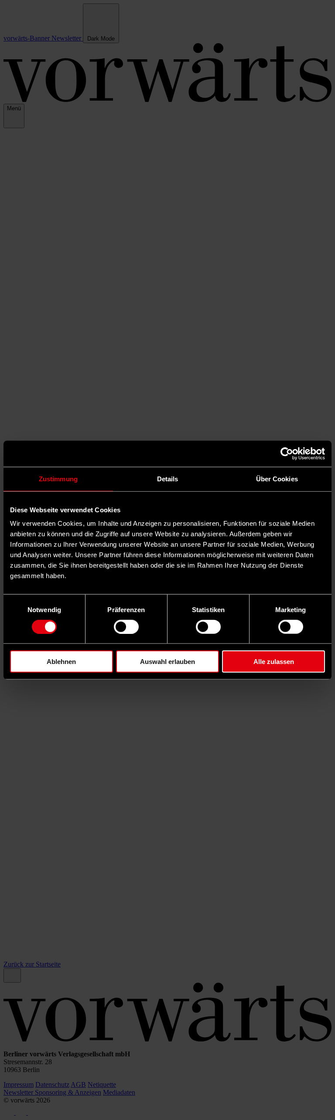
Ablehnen (61, 661)
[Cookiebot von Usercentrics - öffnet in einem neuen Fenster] (287, 453)
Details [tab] (167, 478)
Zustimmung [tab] (58, 478)
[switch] (126, 626)
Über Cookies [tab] (277, 478)
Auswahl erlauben (167, 661)
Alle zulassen (273, 661)
